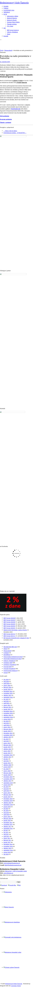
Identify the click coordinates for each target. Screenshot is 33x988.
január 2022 (7, 753)
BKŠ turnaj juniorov (13, 30)
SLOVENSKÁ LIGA (9, 10)
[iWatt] (6, 649)
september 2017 (8, 828)
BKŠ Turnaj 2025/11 (9, 636)
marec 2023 (7, 743)
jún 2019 (6, 787)
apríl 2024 (7, 725)
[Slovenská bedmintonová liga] (13, 658)
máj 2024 (6, 723)
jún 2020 (6, 769)
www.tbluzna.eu (8, 873)
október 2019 (7, 781)
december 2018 (8, 798)
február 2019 (7, 795)
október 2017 (7, 826)
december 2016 (8, 844)
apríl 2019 (7, 791)
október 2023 (7, 737)
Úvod (1, 50)
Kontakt (6, 36)
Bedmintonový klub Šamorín (14, 2)
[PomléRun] (7, 655)
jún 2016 (6, 854)
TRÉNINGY (7, 12)
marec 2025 (7, 705)
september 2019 (8, 783)
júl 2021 (6, 759)
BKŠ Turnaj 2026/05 (9, 620)
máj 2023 (6, 741)
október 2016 (7, 848)
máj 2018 (6, 812)
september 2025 (8, 697)
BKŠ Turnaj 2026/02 (9, 626)
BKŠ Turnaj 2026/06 (9, 618)
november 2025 (8, 693)
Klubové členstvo (12, 18)
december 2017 (8, 822)
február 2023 (7, 745)
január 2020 (7, 775)
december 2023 (8, 733)
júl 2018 (6, 808)
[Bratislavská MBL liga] (10, 647)
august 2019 (7, 785)
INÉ (5, 28)
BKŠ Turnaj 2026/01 (9, 628)
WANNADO (14, 109)
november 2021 (8, 755)
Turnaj (6, 672)
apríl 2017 (7, 836)
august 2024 (7, 719)
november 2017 (8, 824)
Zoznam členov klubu (13, 22)
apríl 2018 (7, 814)
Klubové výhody (12, 20)
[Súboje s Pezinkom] (9, 661)
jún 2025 (6, 699)
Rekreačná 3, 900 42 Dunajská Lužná (16, 871)
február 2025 (7, 707)
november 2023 (8, 735)
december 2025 (8, 691)
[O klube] (6, 653)
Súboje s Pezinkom (12, 32)
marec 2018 (7, 816)
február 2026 (7, 687)
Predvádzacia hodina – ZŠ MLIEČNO (15, 133)
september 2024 (8, 717)
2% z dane (10, 26)
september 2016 (8, 850)
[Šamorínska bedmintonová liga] (13, 657)
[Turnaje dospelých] (9, 668)
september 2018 (8, 804)
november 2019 (8, 779)
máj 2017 (6, 834)
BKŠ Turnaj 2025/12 (9, 634)
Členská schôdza (12, 24)
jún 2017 (6, 832)
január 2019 (7, 797)
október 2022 (7, 749)
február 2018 (7, 818)
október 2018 (7, 802)
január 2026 (7, 689)
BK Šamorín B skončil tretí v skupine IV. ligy (16, 638)
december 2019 (8, 777)
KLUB (5, 14)
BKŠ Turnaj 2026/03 (9, 624)
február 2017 (7, 840)
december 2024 (8, 711)
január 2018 (7, 820)
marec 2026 (7, 685)
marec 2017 (7, 838)
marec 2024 (7, 727)
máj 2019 (6, 789)
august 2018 (7, 806)
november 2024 (8, 713)
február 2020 (7, 773)
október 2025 (7, 695)
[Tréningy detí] (8, 662)
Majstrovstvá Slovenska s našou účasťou (15, 630)
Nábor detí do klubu (10, 131)
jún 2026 (6, 679)
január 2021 (7, 763)
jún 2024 (6, 721)
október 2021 (7, 757)
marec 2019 (7, 793)
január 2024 (7, 731)
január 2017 (7, 842)
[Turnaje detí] (8, 666)
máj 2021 (6, 761)
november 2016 (8, 846)
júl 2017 (6, 830)
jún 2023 (6, 739)
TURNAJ (6, 8)
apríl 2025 (7, 703)
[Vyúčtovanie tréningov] (11, 670)
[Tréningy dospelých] (10, 664)
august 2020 (7, 767)
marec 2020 (7, 771)
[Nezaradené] (8, 50)
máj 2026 (6, 681)
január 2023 (7, 747)
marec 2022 (7, 751)
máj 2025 (6, 701)
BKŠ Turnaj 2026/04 (9, 622)
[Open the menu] (0, 39)
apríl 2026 (7, 683)
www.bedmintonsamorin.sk (11, 863)
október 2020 (7, 765)
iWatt (8, 34)
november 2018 (8, 800)
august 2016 (7, 852)
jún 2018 (6, 810)
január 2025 (7, 709)
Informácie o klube (12, 16)
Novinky (6, 6)
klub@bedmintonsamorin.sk (13, 865)
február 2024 (7, 729)
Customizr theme (16, 986)
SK (19, 109)
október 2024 (7, 715)
